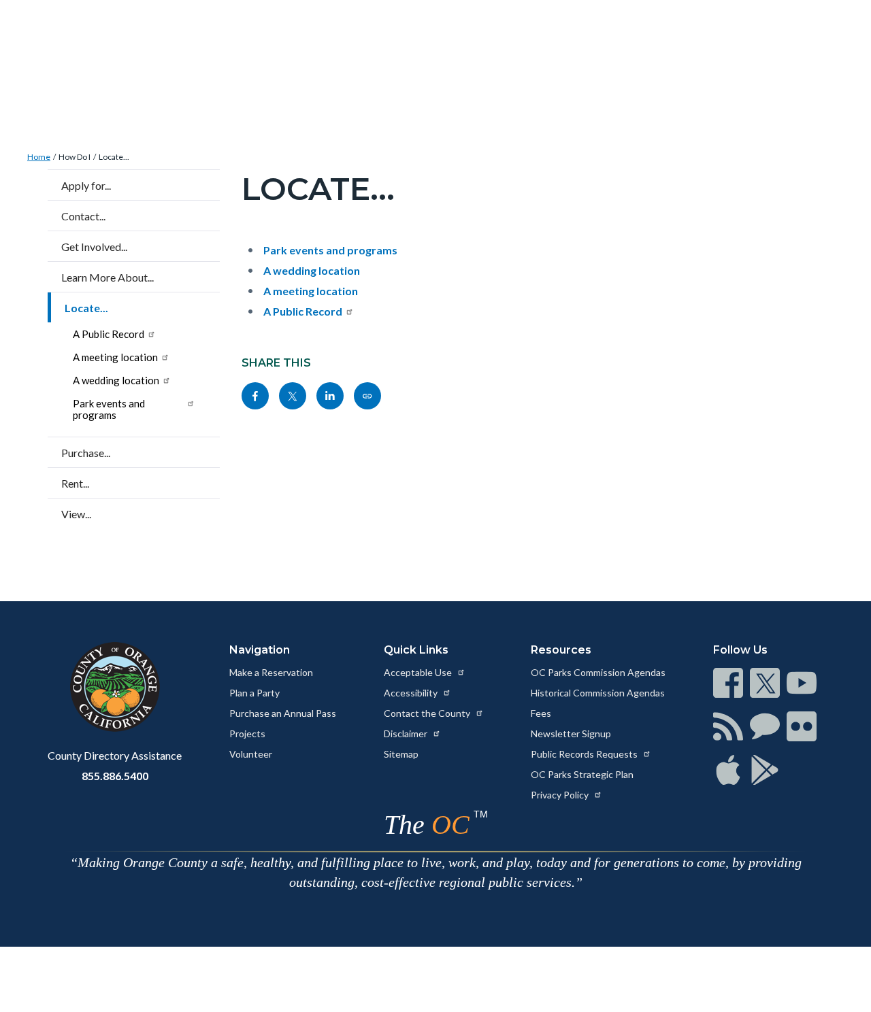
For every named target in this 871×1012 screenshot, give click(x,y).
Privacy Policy (561, 794)
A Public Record (108, 334)
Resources (561, 649)
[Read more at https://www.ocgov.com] (115, 687)
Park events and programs (109, 409)
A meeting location (115, 357)
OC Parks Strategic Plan (582, 774)
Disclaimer (406, 733)
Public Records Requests (585, 754)
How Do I (75, 157)
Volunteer (250, 754)
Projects (247, 733)
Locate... (114, 157)
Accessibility (412, 692)
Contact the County (428, 713)
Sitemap (401, 754)
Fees (541, 713)
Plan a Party (254, 692)
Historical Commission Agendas (598, 692)
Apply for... (86, 185)
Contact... (83, 215)
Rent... (75, 483)
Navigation (259, 649)
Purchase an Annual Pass (282, 713)
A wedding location (116, 380)
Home (38, 157)
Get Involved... (94, 246)
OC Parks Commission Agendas (598, 672)
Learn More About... (107, 277)
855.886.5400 (115, 775)
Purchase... (85, 452)
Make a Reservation (271, 672)
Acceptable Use (419, 672)
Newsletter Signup (571, 733)
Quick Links (416, 649)
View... (76, 513)
